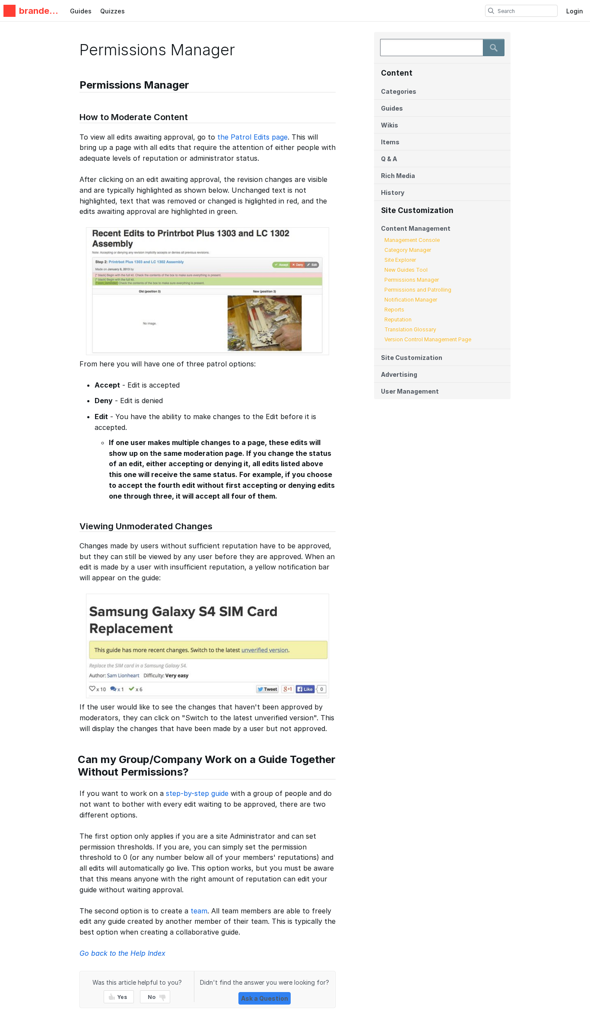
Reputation (398, 319)
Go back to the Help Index (122, 953)
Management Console (412, 240)
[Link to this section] (75, 86)
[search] (491, 11)
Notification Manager (410, 299)
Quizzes (112, 11)
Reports (394, 309)
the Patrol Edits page (252, 137)
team (198, 910)
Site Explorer (400, 260)
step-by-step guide (197, 793)
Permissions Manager (411, 280)
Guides (81, 11)
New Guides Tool (406, 270)
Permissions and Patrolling (417, 289)
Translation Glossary (410, 329)
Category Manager (407, 250)
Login (574, 11)
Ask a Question (264, 998)
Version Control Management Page (427, 339)
